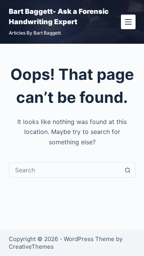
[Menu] (128, 22)
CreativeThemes (31, 246)
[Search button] (128, 170)
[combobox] (65, 170)
